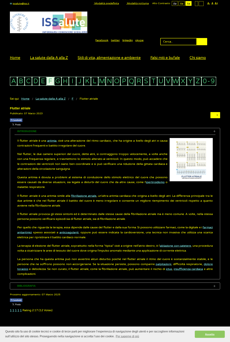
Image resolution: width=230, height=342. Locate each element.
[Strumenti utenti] (215, 115)
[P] (124, 81)
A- (208, 3)
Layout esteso (201, 3)
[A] (13, 81)
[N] (109, 81)
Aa (174, 3)
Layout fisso (196, 3)
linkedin (127, 40)
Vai (201, 41)
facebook (101, 40)
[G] (57, 81)
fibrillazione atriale (83, 196)
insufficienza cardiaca (188, 269)
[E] (43, 81)
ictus (169, 269)
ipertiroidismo (155, 182)
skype (139, 40)
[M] (102, 81)
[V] (168, 81)
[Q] (131, 81)
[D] (35, 81)
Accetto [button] (210, 334)
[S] (146, 81)
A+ (216, 3)
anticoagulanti (69, 232)
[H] (65, 81)
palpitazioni (163, 264)
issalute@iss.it (21, 3)
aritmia (51, 141)
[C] (28, 81)
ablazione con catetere (175, 246)
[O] (116, 81)
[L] (94, 81)
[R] (138, 81)
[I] (72, 81)
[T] (153, 81)
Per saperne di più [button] (127, 336)
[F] (50, 81)
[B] (21, 81)
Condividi (16, 120)
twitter (115, 40)
